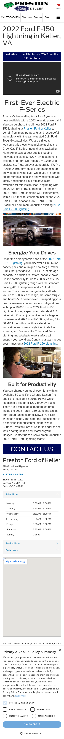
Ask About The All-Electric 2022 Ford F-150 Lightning (32, 56)
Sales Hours (12, 494)
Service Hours (13, 543)
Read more (21, 695)
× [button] (60, 650)
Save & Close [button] (32, 724)
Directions (27, 17)
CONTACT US (32, 449)
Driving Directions (13, 474)
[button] (10, 17)
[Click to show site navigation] (58, 17)
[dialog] (32, 692)
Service (38, 17)
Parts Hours (12, 550)
